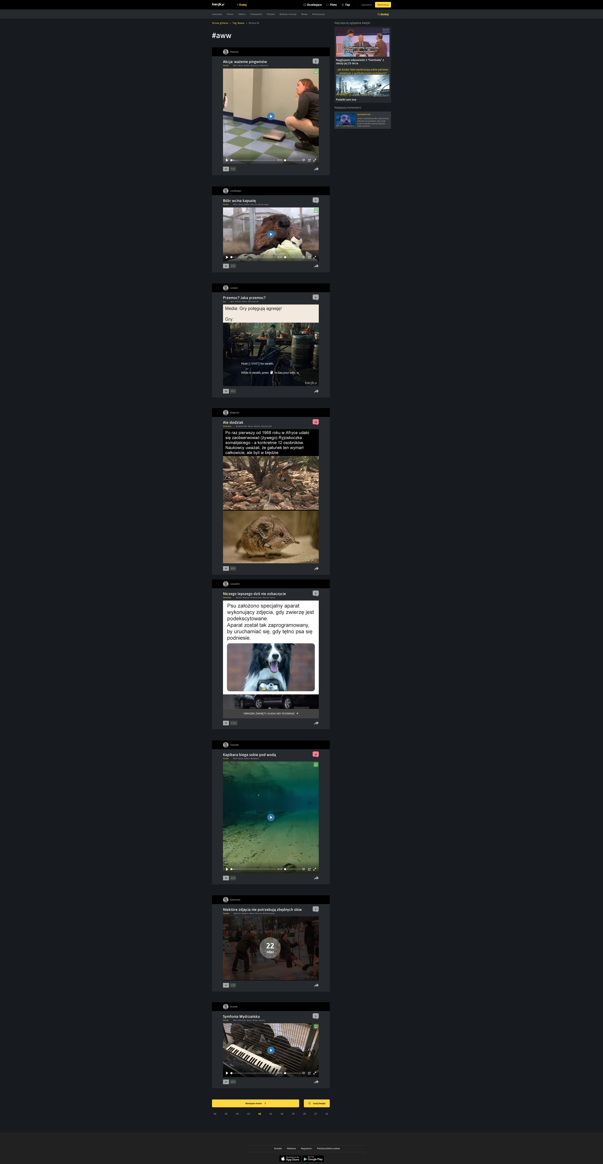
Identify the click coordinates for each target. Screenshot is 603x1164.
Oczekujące (314, 4)
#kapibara (255, 758)
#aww (240, 65)
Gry (224, 301)
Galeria (241, 14)
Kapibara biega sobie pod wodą (249, 755)
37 (315, 1113)
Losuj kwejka (319, 1103)
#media (238, 301)
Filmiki (225, 65)
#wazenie (264, 65)
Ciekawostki (256, 14)
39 (293, 1113)
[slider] (253, 160)
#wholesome (253, 301)
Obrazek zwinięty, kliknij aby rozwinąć (269, 713)
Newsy (304, 14)
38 (304, 1113)
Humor (230, 14)
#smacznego (263, 204)
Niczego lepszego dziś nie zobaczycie (254, 594)
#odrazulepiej (268, 913)
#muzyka (242, 1020)
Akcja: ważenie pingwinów (245, 62)
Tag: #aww (238, 23)
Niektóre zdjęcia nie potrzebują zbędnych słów (262, 909)
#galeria (237, 913)
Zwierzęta (217, 14)
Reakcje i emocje (288, 14)
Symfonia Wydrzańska (241, 1016)
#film (235, 65)
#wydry (262, 1020)
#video (247, 65)
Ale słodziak (233, 422)
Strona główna (220, 23)
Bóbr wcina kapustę (239, 201)
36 (326, 1113)
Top (347, 4)
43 (248, 1113)
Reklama (291, 1148)
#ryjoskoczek (266, 426)
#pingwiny (255, 65)
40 (282, 1113)
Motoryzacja (318, 14)
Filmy (333, 4)
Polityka (271, 14)
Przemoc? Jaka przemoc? (244, 298)
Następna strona (253, 1103)
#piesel (239, 597)
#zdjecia (246, 597)
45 (226, 1113)
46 (215, 1113)
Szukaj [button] (384, 14)
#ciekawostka (241, 426)
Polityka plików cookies (328, 1148)
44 (237, 1113)
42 (259, 1113)
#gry (232, 301)
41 (270, 1113)
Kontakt (278, 1148)
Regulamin (306, 1148)
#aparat (266, 597)
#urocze (254, 204)
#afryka (257, 426)
